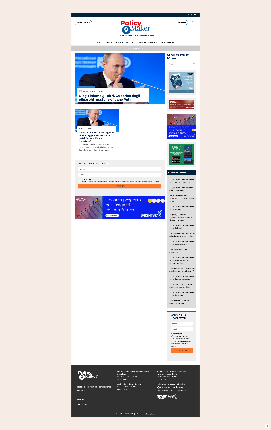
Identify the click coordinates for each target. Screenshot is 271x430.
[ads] (120, 219)
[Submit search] (194, 64)
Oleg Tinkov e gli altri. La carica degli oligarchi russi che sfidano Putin (109, 97)
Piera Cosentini (97, 91)
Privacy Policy (150, 414)
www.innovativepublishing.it (167, 374)
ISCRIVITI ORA (119, 186)
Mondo (85, 91)
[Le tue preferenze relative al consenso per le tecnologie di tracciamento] (267, 426)
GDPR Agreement (85, 179)
